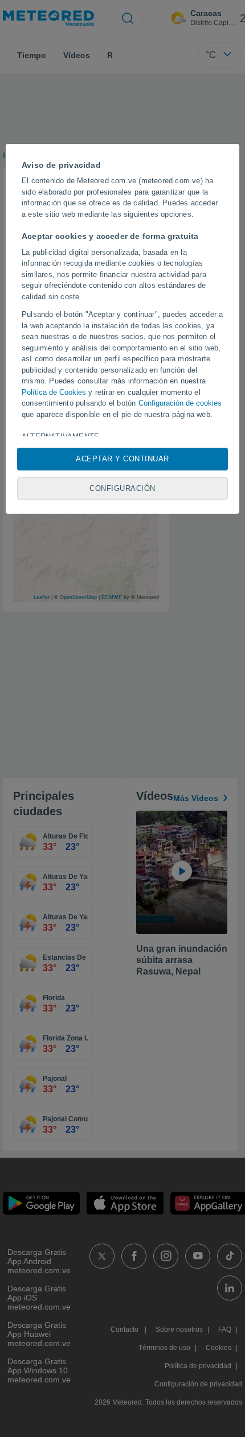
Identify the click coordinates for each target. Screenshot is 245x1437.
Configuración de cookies (180, 403)
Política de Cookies (54, 392)
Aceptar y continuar (122, 459)
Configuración (122, 488)
